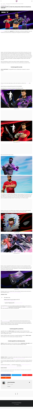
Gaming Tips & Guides (3, 5)
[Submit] (6, 378)
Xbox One (8, 365)
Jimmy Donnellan (11, 382)
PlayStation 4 (28, 364)
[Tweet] (16, 375)
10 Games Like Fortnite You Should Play (14, 367)
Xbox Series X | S (4, 365)
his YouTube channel (5, 320)
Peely (2, 84)
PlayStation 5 (23, 364)
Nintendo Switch (14, 365)
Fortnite (2, 31)
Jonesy (27, 83)
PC (10, 364)
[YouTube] (17, 404)
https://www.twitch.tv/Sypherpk (15, 292)
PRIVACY (20, 402)
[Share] (6, 375)
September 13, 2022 (18, 302)
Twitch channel (4, 307)
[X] (15, 404)
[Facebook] (14, 404)
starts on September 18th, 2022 (19, 358)
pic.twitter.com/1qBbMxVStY (9, 300)
